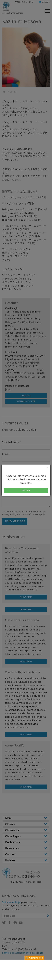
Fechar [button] (26, 490)
